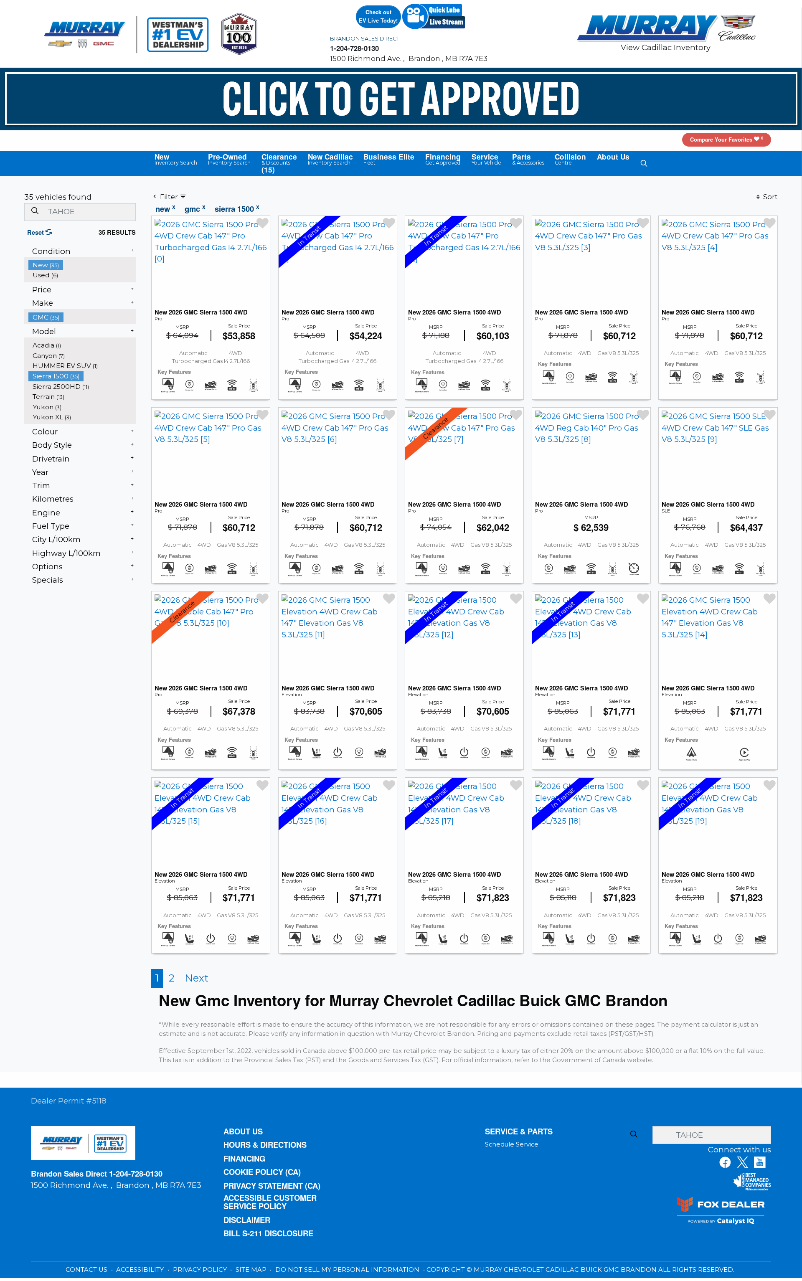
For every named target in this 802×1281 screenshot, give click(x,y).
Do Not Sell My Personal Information (348, 1272)
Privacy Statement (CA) (276, 1188)
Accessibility (140, 1272)
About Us (244, 1132)
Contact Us (87, 1272)
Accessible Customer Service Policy (273, 1204)
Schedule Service (511, 1145)
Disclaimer (248, 1222)
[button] (171, 159)
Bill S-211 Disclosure (270, 1236)
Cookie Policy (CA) (264, 1173)
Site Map (252, 1272)
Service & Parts (520, 1132)
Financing (246, 1160)
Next (196, 978)
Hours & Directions (268, 1145)
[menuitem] (82, 265)
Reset (37, 232)
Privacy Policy (200, 1272)
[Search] (34, 211)
